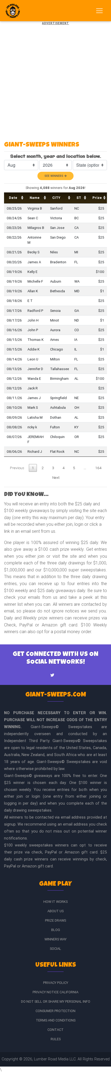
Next (56, 477)
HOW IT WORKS (55, 902)
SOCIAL (55, 949)
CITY (56, 198)
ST (79, 198)
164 (98, 468)
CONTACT (55, 1030)
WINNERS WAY (55, 939)
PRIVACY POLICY (55, 983)
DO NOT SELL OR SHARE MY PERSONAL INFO (55, 1001)
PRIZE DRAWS (55, 920)
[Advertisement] (55, 81)
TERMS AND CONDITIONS (55, 1020)
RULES (56, 1039)
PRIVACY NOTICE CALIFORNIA (55, 992)
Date (13, 198)
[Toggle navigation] (99, 11)
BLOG (55, 930)
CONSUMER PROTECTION (55, 1011)
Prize (97, 198)
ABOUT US (55, 911)
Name (35, 198)
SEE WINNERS (54, 176)
